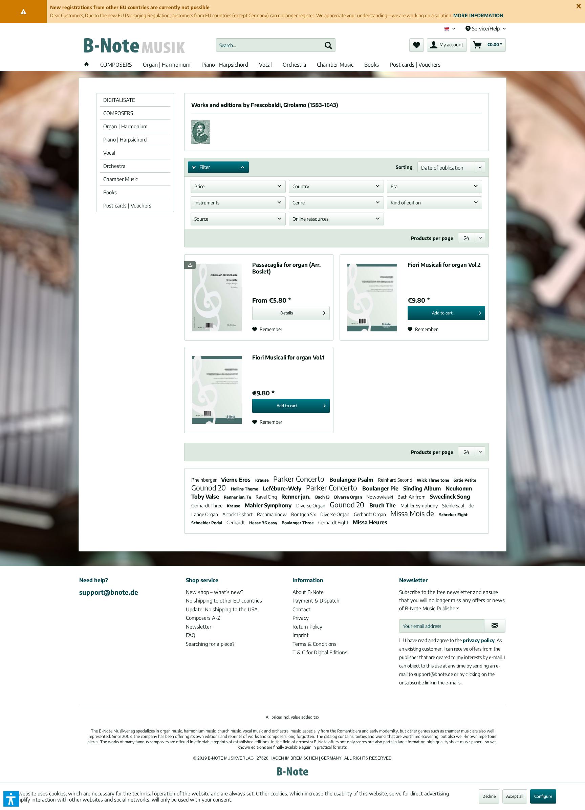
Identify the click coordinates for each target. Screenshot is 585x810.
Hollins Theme (245, 488)
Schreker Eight (453, 514)
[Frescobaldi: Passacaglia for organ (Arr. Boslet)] (216, 297)
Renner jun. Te (238, 497)
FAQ (190, 635)
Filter (204, 167)
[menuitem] (275, 45)
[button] (11, 799)
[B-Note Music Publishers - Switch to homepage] (134, 46)
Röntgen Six (304, 514)
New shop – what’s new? (214, 592)
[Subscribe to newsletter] (494, 626)
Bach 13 (323, 497)
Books (110, 192)
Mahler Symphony (269, 505)
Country (300, 186)
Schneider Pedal (207, 522)
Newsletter (198, 626)
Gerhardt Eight (333, 522)
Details (286, 312)
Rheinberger (204, 480)
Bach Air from (412, 497)
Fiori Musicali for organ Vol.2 (444, 264)
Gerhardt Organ (370, 514)
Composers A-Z (203, 618)
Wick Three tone (433, 480)
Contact (301, 609)
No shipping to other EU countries (224, 600)
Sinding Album (422, 488)
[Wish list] (416, 45)
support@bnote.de (108, 592)
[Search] (328, 45)
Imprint (300, 635)
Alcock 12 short (238, 514)
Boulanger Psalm (351, 479)
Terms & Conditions (314, 644)
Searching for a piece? (210, 644)
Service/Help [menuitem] (486, 28)
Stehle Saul (453, 505)
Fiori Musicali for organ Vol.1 (288, 357)
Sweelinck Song (450, 496)
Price (199, 186)
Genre (298, 202)
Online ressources (310, 219)
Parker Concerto (299, 478)
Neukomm (459, 488)
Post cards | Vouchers (127, 205)
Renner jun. (296, 496)
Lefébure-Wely (283, 488)
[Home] (86, 65)
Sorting (404, 167)
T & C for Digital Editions (319, 652)
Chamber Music (120, 179)
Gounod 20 (209, 487)
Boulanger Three (298, 522)
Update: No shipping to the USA (222, 609)
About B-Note (308, 592)
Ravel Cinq (267, 497)
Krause (262, 480)
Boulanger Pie (381, 488)
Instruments (206, 202)
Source (201, 219)
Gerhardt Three (207, 505)
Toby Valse (205, 496)
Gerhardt (236, 522)
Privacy (300, 618)
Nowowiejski (380, 497)
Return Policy (307, 626)
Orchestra (114, 166)
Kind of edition (406, 202)
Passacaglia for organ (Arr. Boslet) (286, 268)
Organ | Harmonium (125, 126)
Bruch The (383, 505)
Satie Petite (465, 480)
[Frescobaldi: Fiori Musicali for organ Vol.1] (216, 390)
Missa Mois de (413, 513)
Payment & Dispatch (316, 600)
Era (394, 186)
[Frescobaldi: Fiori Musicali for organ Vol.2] (372, 297)
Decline (489, 796)
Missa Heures (370, 522)
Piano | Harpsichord (125, 139)
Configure (543, 796)
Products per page (432, 238)
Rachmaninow (272, 514)
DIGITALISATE (119, 100)
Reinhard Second (395, 480)
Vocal (109, 153)
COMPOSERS (118, 113)
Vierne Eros (236, 479)
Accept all (514, 796)
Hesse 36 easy (263, 522)
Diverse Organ (348, 497)
